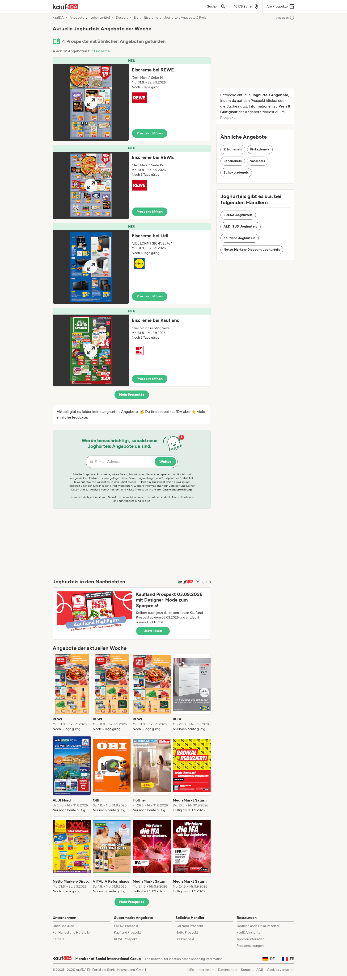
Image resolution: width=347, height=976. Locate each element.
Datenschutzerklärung (177, 489)
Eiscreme (151, 17)
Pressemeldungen (250, 946)
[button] (132, 99)
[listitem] (72, 692)
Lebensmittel (100, 17)
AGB (259, 970)
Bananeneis (233, 161)
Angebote (77, 17)
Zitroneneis (233, 149)
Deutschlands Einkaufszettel (258, 926)
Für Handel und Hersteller (72, 932)
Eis (136, 17)
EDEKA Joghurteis (238, 215)
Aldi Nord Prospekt (189, 926)
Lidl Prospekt (184, 939)
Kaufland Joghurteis (240, 238)
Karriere (58, 939)
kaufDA (58, 17)
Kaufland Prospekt (127, 932)
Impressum (206, 970)
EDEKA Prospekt (126, 926)
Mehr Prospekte (131, 395)
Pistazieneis (260, 149)
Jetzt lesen (153, 631)
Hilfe (190, 970)
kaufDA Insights (248, 932)
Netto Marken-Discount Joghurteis (252, 250)
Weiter (165, 461)
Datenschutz (227, 970)
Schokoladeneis (236, 172)
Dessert (122, 17)
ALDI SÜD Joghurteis (241, 226)
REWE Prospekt (125, 939)
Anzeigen (282, 17)
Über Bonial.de (63, 926)
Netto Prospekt (186, 932)
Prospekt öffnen (150, 133)
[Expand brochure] (91, 102)
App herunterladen (250, 939)
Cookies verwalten (280, 970)
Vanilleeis (257, 161)
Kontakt (247, 970)
